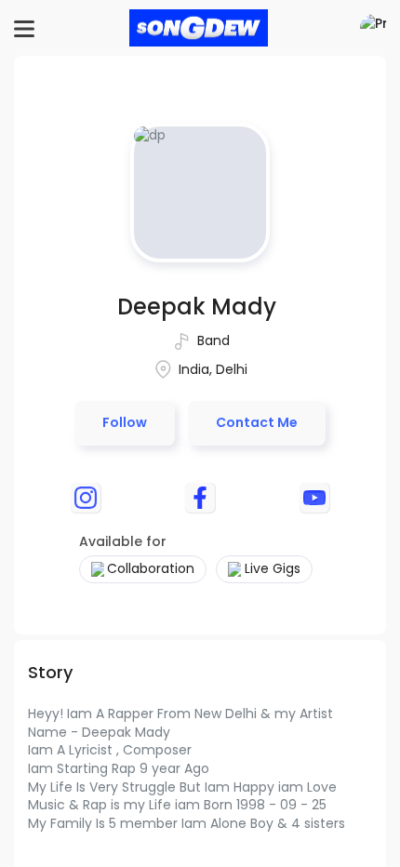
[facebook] (200, 498)
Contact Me (257, 422)
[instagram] (85, 498)
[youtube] (314, 498)
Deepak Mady (196, 306)
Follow (124, 422)
